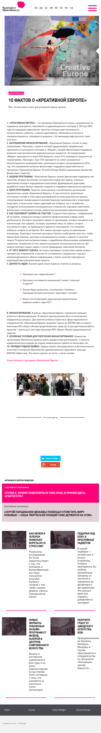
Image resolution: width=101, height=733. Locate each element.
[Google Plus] (50, 463)
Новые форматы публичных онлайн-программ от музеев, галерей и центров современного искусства (39, 634)
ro (66, 7)
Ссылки (32, 710)
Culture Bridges (59, 710)
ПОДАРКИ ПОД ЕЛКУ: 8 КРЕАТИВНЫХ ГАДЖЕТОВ (86, 538)
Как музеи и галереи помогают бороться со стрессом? (37, 540)
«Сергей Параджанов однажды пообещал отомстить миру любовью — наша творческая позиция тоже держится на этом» (48, 513)
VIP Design (22, 723)
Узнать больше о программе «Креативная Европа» (32, 360)
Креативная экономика (17, 487)
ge (61, 7)
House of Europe (83, 710)
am (51, 7)
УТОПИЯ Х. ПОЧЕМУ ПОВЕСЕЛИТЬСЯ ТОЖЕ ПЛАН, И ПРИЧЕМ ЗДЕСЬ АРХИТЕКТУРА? (45, 494)
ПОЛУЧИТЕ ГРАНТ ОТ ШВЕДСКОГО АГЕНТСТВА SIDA (85, 626)
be (56, 7)
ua (71, 7)
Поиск (7, 710)
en (36, 7)
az (46, 7)
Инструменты (16, 93)
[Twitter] (50, 456)
